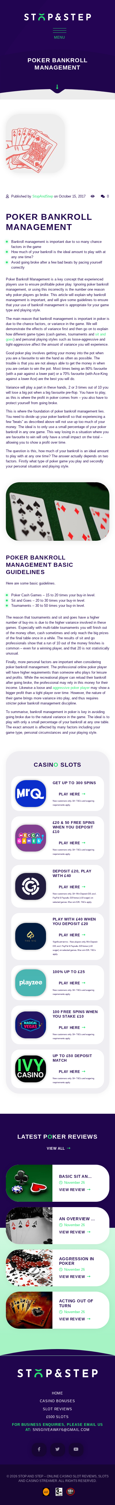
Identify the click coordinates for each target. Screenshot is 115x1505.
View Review (72, 1190)
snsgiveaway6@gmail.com (61, 1430)
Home (57, 1393)
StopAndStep (42, 196)
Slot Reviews (57, 1409)
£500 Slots (57, 1417)
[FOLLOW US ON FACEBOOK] (39, 1449)
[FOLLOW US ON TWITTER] (57, 1449)
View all (56, 1148)
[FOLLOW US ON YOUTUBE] (76, 1449)
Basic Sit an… (75, 1176)
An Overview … (77, 1219)
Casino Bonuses (57, 1401)
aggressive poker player (71, 688)
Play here (69, 794)
